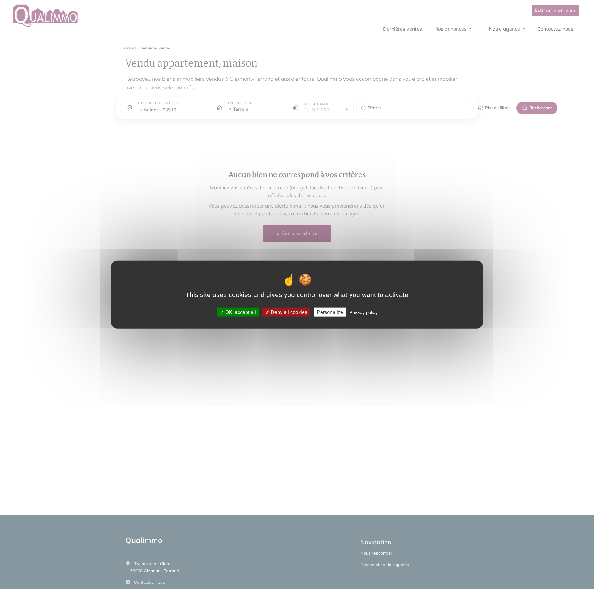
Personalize (330, 312)
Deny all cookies (288, 312)
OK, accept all (240, 312)
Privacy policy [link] (363, 312)
